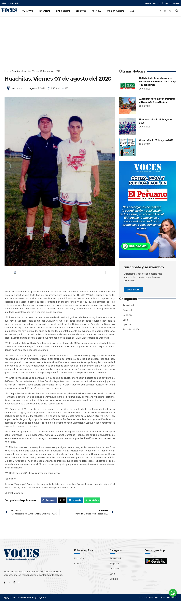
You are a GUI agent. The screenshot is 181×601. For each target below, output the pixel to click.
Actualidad (44, 11)
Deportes (81, 11)
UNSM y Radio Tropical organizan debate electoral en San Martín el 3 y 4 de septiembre (157, 81)
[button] (49, 500)
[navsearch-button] (176, 11)
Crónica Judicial (115, 11)
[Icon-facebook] (5, 582)
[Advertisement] (90, 37)
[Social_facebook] (156, 11)
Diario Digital (63, 11)
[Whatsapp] (19, 582)
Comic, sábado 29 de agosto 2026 (156, 140)
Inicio (7, 71)
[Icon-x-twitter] (9, 582)
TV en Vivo (27, 11)
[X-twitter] (161, 11)
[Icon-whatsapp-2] (170, 11)
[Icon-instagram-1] (165, 11)
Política (96, 11)
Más (132, 11)
